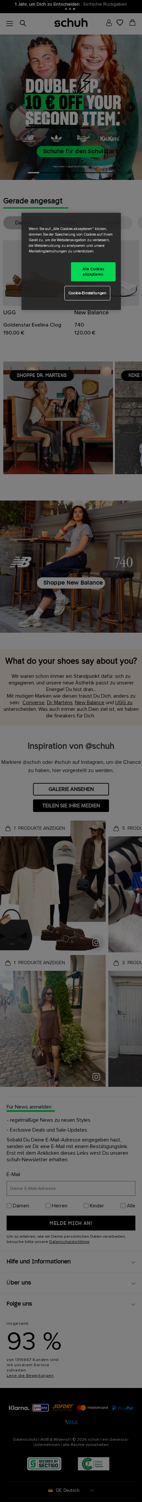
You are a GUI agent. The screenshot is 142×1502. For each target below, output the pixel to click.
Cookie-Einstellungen (87, 293)
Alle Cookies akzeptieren (93, 271)
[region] (71, 261)
